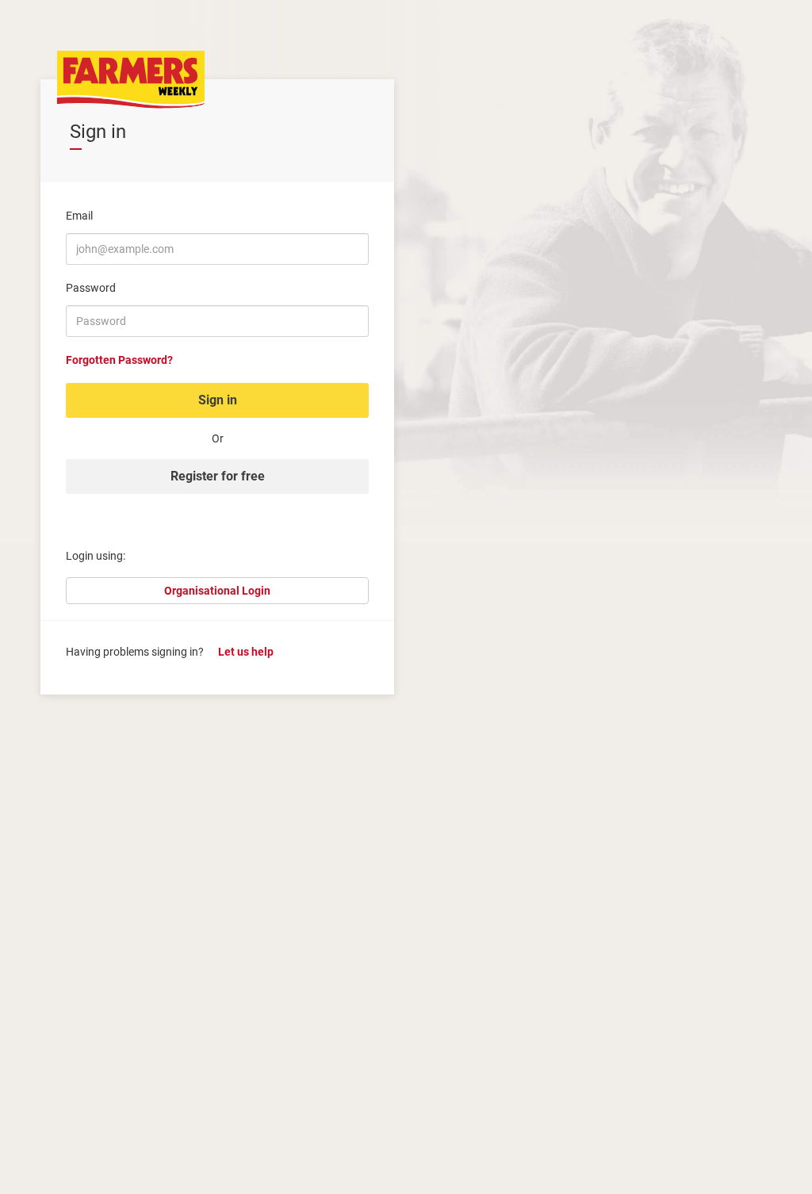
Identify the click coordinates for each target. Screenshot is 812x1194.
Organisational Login (217, 590)
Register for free (217, 476)
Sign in (217, 400)
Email (79, 215)
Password (91, 287)
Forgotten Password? (119, 360)
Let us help (246, 651)
